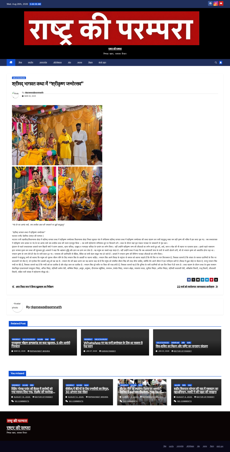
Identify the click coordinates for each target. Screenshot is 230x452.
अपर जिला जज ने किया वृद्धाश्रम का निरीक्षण (35, 286)
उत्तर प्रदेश (40, 339)
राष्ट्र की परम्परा (115, 48)
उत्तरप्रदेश (43, 62)
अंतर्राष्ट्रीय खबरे (175, 342)
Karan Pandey (109, 351)
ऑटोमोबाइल (57, 62)
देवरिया (31, 385)
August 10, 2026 (22, 397)
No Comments (22, 401)
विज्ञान (90, 62)
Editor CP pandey (183, 351)
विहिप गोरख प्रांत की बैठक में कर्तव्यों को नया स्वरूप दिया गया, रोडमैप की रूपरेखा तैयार (32, 392)
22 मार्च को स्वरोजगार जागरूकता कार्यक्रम (195, 286)
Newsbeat (16, 339)
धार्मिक (183, 342)
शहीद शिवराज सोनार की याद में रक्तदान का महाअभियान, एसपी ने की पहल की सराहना (196, 390)
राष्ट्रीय (30, 62)
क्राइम (46, 339)
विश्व (20, 62)
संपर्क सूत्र (102, 62)
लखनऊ (86, 385)
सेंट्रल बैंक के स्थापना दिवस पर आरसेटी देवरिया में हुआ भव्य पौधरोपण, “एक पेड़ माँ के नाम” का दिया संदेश (142, 392)
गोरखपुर (53, 339)
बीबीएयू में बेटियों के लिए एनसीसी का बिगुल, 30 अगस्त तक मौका (87, 390)
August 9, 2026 (76, 397)
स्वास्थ (79, 62)
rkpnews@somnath (34, 92)
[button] (216, 62)
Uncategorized (19, 78)
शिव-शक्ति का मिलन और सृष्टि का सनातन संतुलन (182, 346)
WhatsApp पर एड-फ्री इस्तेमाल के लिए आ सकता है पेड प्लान (113, 344)
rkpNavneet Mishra (40, 351)
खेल (69, 62)
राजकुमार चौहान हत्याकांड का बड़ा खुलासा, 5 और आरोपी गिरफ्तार (40, 344)
